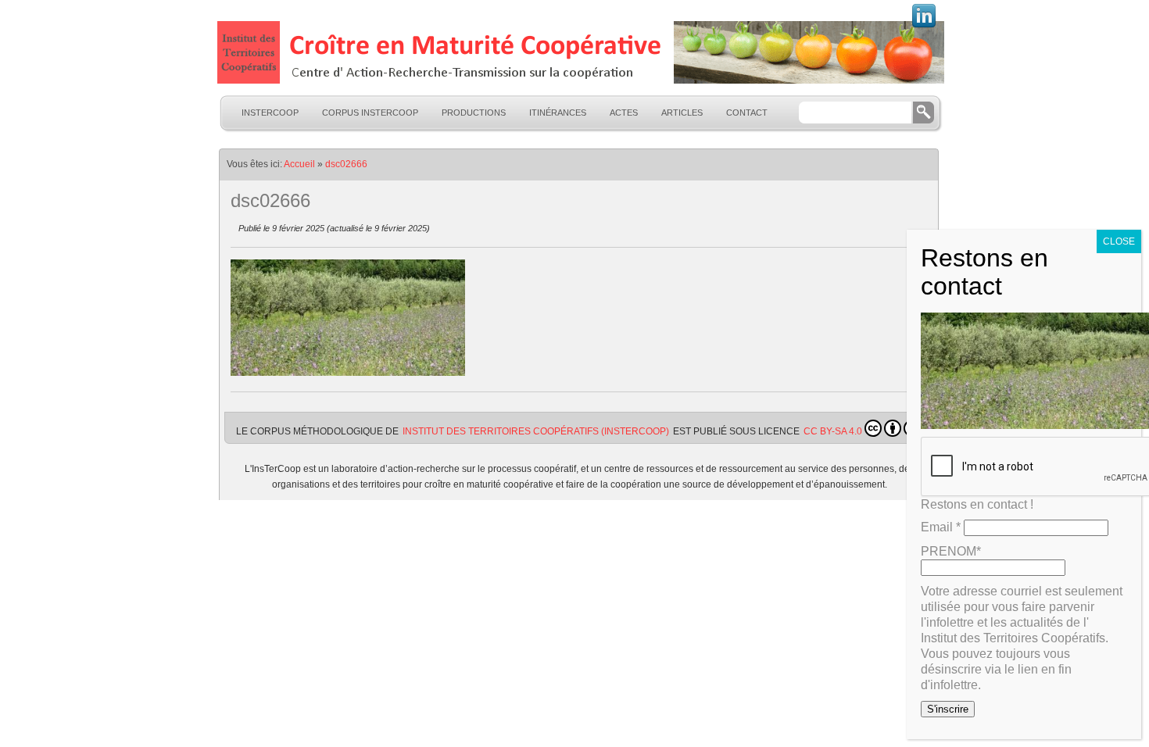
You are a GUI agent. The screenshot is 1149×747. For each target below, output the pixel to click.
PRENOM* (951, 551)
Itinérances (557, 112)
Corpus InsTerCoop (370, 112)
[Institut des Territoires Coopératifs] (578, 52)
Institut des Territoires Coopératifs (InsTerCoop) (536, 431)
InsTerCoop (270, 112)
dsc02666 (346, 164)
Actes (624, 112)
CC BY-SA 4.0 (833, 431)
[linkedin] (923, 25)
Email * (941, 527)
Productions (474, 112)
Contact (747, 112)
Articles (682, 112)
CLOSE (1119, 241)
